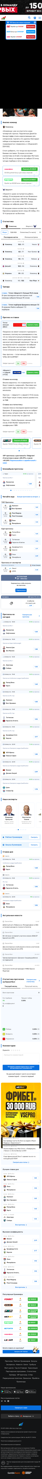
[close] (35, 22)
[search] (29, 18)
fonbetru (21, 739)
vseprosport (4, 18)
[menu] (40, 18)
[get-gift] (35, 18)
